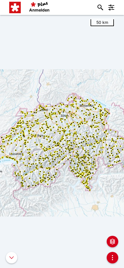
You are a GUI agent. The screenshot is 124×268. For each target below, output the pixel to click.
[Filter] (111, 7)
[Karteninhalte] (112, 241)
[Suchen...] (100, 7)
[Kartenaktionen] (112, 257)
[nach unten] (11, 257)
